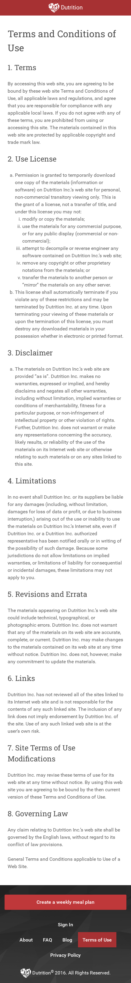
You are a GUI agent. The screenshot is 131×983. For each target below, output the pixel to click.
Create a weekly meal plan (65, 902)
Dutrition (71, 7)
